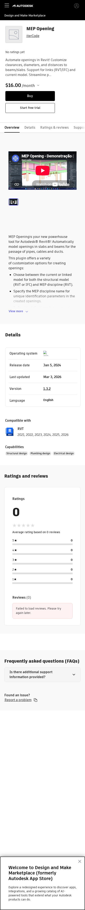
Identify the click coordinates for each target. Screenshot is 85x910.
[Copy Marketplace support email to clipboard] (35, 700)
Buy (30, 96)
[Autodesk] (23, 6)
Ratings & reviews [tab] (54, 127)
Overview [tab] (12, 127)
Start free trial (30, 108)
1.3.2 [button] (47, 388)
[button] (43, 674)
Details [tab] (29, 127)
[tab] (13, 207)
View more (16, 311)
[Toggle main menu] (6, 5)
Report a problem (18, 700)
